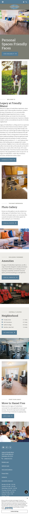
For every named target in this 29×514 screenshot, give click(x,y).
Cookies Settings (14, 511)
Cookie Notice (9, 508)
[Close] (27, 498)
